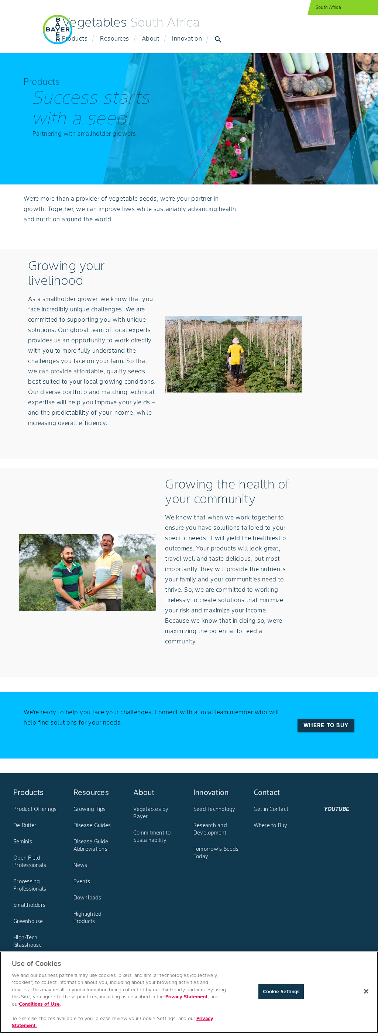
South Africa (328, 7)
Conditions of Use (39, 1004)
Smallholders (29, 905)
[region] (189, 992)
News (80, 865)
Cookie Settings (281, 991)
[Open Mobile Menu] (24, 34)
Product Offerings (34, 809)
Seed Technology (214, 809)
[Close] (366, 991)
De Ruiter (24, 825)
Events (81, 881)
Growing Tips (89, 809)
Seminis (22, 841)
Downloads (87, 897)
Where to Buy (271, 825)
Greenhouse (28, 921)
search (218, 39)
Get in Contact (271, 809)
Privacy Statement (186, 997)
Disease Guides (92, 825)
